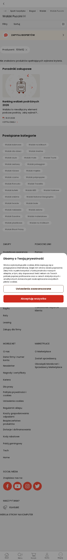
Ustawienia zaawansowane (33, 289)
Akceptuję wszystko (33, 298)
